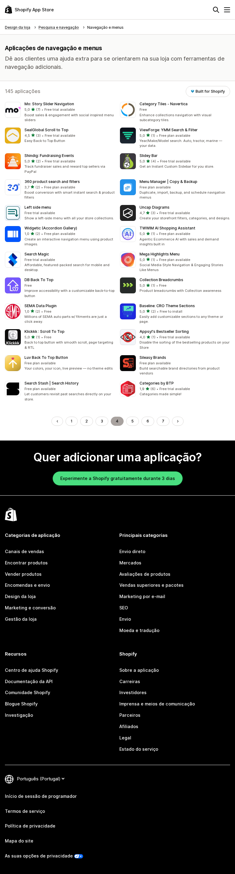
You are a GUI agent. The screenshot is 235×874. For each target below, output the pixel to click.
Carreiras (129, 681)
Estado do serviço (138, 749)
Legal (125, 737)
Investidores (133, 692)
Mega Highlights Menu (160, 254)
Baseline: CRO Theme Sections (167, 305)
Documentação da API (29, 681)
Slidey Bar (149, 155)
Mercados (130, 562)
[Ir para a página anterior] (57, 421)
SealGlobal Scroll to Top (46, 130)
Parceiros (129, 715)
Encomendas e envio (27, 585)
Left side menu (37, 207)
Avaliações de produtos (144, 574)
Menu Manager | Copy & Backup (168, 181)
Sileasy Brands (153, 357)
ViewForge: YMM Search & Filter (169, 130)
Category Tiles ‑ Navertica (164, 104)
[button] (60, 112)
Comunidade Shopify (27, 692)
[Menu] (227, 10)
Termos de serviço (25, 811)
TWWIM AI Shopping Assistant (167, 228)
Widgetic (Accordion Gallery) (50, 228)
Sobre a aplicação (139, 670)
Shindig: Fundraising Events (49, 155)
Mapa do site (19, 840)
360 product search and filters (52, 181)
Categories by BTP (157, 383)
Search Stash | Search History (51, 383)
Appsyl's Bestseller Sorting (164, 331)
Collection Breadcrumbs (161, 279)
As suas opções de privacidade (39, 855)
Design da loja (20, 596)
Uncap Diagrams (155, 207)
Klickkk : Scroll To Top (44, 331)
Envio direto (132, 551)
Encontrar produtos (26, 562)
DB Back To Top (39, 279)
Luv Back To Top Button (46, 357)
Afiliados (128, 726)
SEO (123, 607)
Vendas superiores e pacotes (151, 585)
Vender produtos (23, 574)
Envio (125, 619)
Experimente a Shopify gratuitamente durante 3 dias (117, 478)
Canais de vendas (24, 551)
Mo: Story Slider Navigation (49, 104)
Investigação (19, 715)
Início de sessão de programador (41, 796)
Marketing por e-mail (142, 596)
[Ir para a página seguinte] (178, 421)
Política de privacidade (30, 825)
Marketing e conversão (30, 607)
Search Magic (36, 254)
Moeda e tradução (139, 630)
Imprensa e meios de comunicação (157, 703)
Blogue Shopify (21, 703)
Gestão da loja (21, 619)
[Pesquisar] (216, 10)
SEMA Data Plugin (40, 305)
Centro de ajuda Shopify (31, 670)
